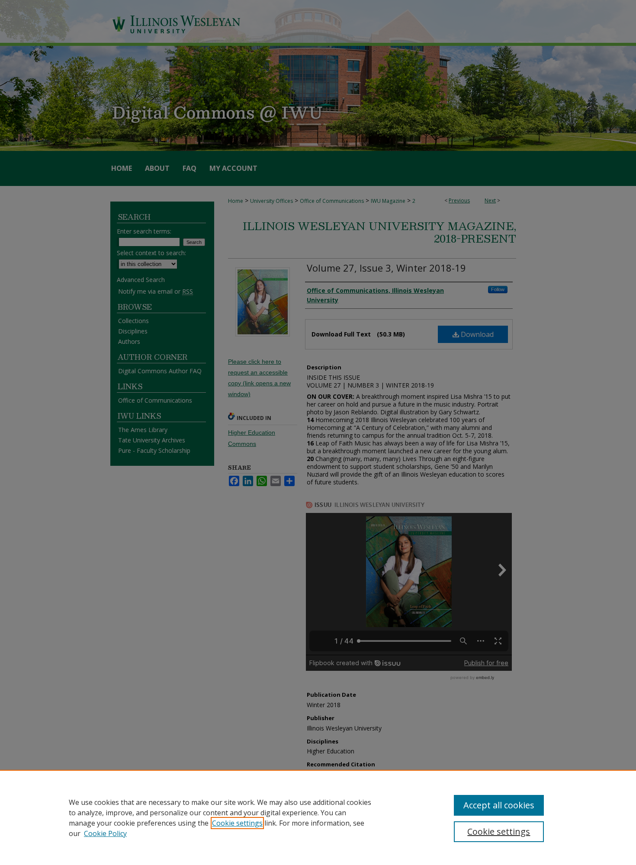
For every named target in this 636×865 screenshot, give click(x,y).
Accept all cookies (498, 805)
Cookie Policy (105, 833)
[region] (318, 817)
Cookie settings (237, 823)
